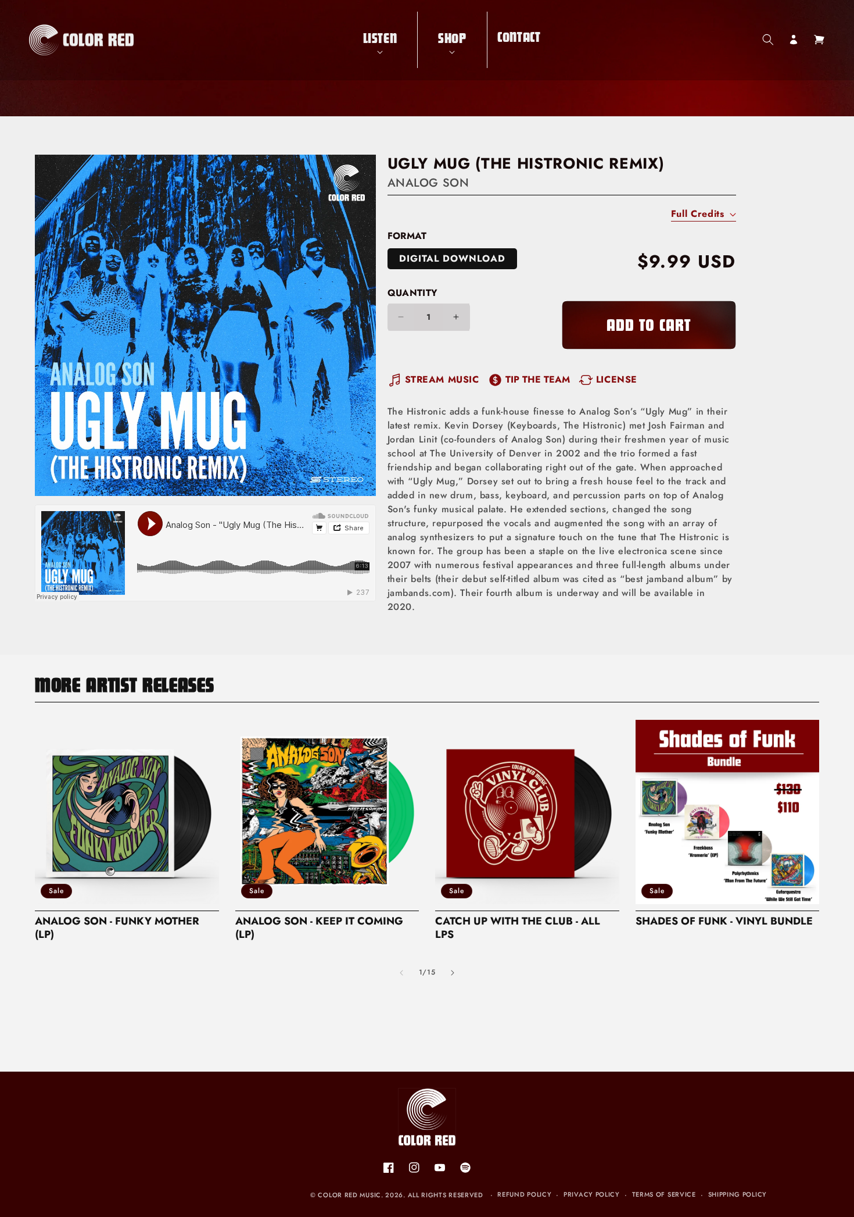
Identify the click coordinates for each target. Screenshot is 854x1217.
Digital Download (452, 258)
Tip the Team (537, 379)
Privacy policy (592, 1194)
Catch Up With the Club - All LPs (517, 928)
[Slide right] (452, 973)
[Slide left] (401, 973)
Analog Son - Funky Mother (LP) (117, 928)
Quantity (412, 292)
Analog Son (428, 182)
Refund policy (524, 1194)
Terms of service (664, 1194)
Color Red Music (349, 1195)
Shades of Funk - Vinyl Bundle (724, 921)
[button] (380, 40)
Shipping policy (737, 1194)
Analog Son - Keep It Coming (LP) (319, 928)
